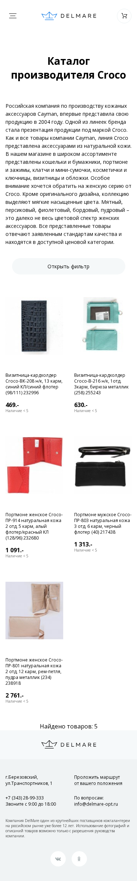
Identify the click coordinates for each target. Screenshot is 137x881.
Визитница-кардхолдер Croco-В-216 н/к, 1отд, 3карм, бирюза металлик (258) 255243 (101, 384)
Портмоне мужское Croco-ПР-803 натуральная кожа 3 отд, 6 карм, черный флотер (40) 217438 (103, 523)
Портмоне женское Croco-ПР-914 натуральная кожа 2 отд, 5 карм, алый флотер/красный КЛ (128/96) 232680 (34, 526)
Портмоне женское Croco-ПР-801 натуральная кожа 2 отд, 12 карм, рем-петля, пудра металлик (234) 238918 (34, 671)
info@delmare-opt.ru (96, 804)
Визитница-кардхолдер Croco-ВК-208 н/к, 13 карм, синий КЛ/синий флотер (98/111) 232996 (33, 384)
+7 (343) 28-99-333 (24, 798)
